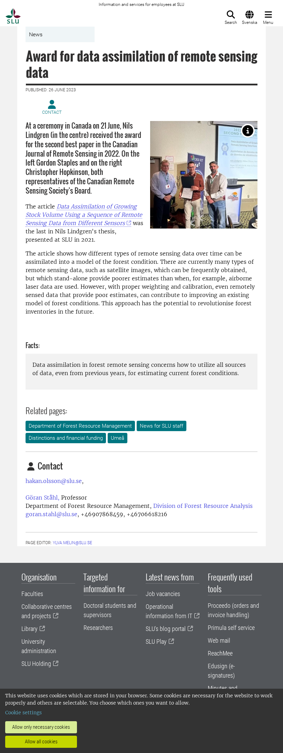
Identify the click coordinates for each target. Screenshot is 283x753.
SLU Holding (36, 663)
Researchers (98, 627)
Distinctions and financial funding (66, 438)
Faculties (32, 593)
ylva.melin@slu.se (72, 542)
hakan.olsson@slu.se (54, 480)
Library (29, 628)
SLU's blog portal (166, 628)
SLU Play (156, 641)
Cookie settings (23, 712)
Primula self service (231, 627)
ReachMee (220, 653)
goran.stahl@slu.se (51, 514)
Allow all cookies (41, 741)
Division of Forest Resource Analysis (203, 505)
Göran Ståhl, (42, 497)
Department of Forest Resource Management (80, 426)
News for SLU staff (161, 426)
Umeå (117, 438)
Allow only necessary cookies (41, 727)
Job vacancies (163, 593)
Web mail (219, 640)
